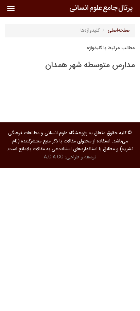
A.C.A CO (54, 157)
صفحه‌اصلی (119, 30)
